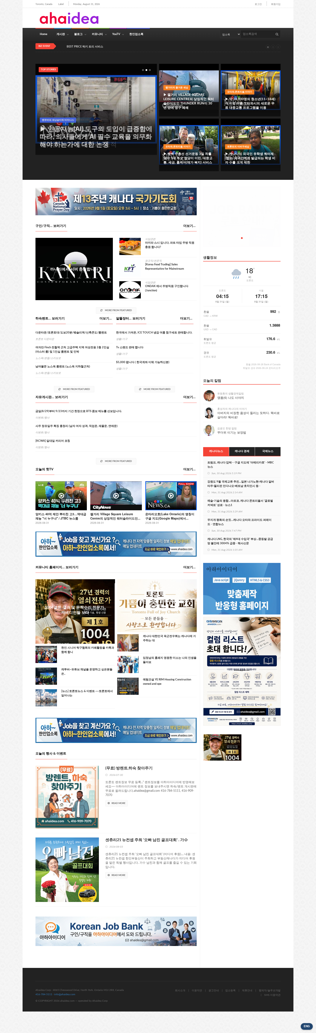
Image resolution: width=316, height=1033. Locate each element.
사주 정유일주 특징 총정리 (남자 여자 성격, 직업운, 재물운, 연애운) (76, 426)
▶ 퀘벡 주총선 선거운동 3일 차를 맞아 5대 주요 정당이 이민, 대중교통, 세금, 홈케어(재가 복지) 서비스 (187, 158)
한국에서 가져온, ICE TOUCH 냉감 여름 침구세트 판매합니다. (154, 332)
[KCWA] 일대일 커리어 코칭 (52, 441)
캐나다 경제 (242, 451)
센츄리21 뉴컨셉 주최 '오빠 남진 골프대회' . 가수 (146, 840)
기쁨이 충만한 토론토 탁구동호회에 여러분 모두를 (157, 604)
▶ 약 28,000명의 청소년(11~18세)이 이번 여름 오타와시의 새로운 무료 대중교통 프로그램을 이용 (250, 103)
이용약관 (197, 990)
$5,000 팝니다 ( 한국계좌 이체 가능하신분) (142, 362)
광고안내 (214, 990)
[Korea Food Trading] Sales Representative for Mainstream (164, 266)
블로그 (78, 34)
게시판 (61, 34)
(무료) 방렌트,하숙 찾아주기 (129, 768)
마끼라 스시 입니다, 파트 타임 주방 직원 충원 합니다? (169, 245)
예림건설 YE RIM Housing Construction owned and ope (167, 681)
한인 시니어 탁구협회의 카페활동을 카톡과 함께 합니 (87, 650)
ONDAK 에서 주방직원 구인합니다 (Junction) (166, 288)
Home (43, 34)
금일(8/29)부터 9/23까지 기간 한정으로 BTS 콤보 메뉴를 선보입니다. (78, 411)
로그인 (258, 4)
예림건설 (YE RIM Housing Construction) (67, 120)
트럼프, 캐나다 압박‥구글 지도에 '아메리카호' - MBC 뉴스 (240, 464)
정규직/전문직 (153, 261)
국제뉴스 (267, 451)
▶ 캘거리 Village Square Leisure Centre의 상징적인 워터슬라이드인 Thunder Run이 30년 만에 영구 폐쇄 (188, 101)
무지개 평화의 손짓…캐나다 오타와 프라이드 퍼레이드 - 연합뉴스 (239, 522)
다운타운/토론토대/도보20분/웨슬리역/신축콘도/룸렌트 (71, 332)
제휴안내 (247, 990)
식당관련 (150, 239)
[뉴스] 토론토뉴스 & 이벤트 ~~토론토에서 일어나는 (87, 693)
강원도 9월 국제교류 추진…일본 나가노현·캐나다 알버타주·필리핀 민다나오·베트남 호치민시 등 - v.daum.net (240, 486)
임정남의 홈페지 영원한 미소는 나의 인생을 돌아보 (169, 660)
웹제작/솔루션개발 (270, 990)
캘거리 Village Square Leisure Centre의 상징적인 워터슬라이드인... (115, 516)
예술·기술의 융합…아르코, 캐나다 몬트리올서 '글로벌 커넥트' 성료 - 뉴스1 (240, 503)
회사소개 (180, 990)
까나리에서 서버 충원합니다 (74, 269)
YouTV (116, 34)
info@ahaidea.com (64, 994)
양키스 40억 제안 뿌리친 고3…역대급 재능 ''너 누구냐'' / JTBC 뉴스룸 (60, 516)
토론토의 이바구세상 (238, 146)
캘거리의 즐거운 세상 (177, 87)
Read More (118, 803)
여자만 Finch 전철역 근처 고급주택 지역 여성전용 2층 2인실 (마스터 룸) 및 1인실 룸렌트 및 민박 (72, 349)
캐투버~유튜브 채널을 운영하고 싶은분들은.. (86, 671)
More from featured (118, 310)
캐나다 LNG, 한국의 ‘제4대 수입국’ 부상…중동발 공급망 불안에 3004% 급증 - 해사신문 (240, 541)
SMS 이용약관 (272, 995)
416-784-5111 (43, 994)
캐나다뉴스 (216, 451)
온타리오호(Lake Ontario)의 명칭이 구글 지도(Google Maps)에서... (169, 516)
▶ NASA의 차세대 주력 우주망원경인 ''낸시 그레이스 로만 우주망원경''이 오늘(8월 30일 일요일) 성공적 (94, 137)
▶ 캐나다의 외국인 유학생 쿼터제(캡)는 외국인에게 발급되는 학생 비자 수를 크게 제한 (250, 158)
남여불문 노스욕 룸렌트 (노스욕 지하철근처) (62, 366)
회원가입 (276, 4)
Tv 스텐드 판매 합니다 (129, 347)
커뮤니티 (97, 34)
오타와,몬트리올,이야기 (239, 92)
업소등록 (230, 990)
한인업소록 (136, 34)
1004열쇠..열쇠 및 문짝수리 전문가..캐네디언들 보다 (75, 610)
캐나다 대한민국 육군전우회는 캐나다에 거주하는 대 (169, 638)
